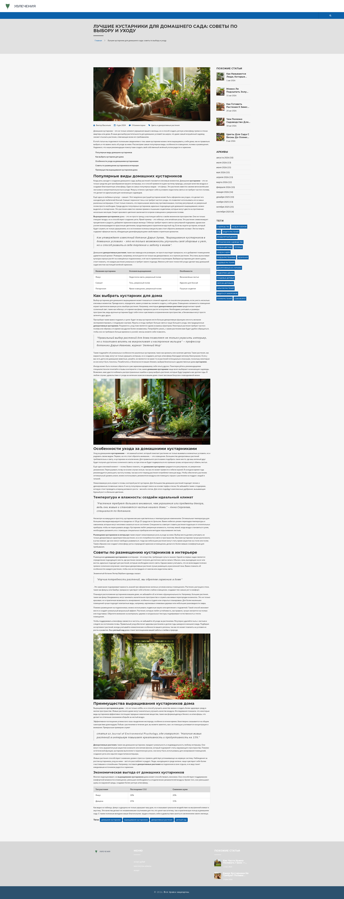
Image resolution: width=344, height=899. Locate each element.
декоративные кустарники (229, 268)
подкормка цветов (225, 273)
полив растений (224, 299)
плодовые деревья (225, 278)
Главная (98, 40)
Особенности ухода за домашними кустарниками (116, 161)
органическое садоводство (230, 242)
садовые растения (225, 263)
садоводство (223, 227)
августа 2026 (224, 157)
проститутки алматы (142, 866)
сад (218, 232)
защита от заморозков (227, 293)
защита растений (231, 232)
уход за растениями (226, 257)
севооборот (240, 299)
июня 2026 (223, 167)
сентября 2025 (225, 211)
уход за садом (223, 252)
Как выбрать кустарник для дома (109, 157)
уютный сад (181, 820)
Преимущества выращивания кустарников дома (116, 170)
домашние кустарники (111, 820)
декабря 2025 (225, 197)
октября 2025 (225, 206)
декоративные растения (161, 820)
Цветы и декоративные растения (165, 125)
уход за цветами (224, 247)
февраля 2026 (225, 187)
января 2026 (224, 192)
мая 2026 (223, 172)
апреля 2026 (224, 177)
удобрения (243, 257)
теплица (238, 247)
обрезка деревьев (225, 283)
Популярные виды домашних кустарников (113, 152)
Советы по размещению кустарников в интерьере (117, 165)
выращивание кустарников (136, 820)
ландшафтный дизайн (227, 237)
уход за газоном (239, 227)
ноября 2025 (224, 201)
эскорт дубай (139, 862)
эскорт (136, 870)
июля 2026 (223, 162)
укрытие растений (225, 288)
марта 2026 (224, 182)
